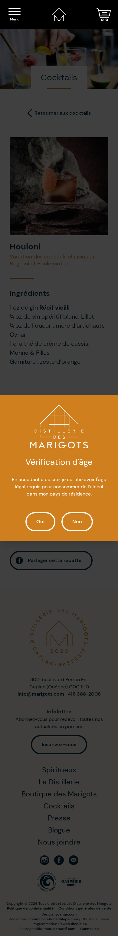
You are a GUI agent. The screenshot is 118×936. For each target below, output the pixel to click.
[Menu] (14, 12)
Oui (40, 521)
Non (77, 521)
